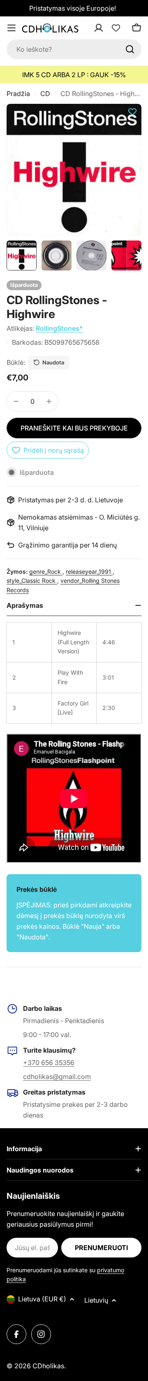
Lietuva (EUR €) (42, 1299)
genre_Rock (45, 571)
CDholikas (48, 1366)
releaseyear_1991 (89, 571)
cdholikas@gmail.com (57, 1076)
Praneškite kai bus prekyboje (74, 428)
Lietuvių (96, 1300)
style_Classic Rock (32, 580)
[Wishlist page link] (116, 28)
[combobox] (74, 49)
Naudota (53, 362)
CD (45, 93)
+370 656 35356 (48, 1062)
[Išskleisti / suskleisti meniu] (11, 28)
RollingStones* (59, 328)
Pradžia (18, 93)
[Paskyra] (109, 28)
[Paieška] (130, 49)
